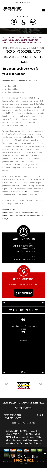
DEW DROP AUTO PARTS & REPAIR (16, 37)
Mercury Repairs (8, 210)
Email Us (40, 415)
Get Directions (25, 293)
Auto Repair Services (23, 408)
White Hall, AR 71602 (36, 48)
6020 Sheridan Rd (21, 48)
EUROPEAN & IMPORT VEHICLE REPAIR (19, 42)
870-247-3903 (8, 48)
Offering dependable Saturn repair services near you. (22, 213)
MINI (40, 42)
